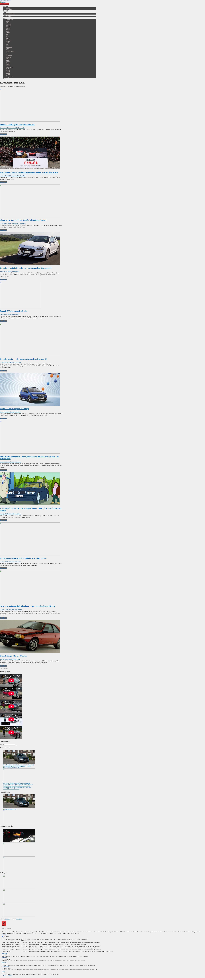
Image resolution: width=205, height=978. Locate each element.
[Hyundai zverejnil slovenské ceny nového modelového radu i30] (30, 264)
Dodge (8, 32)
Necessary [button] (4, 934)
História (8, 8)
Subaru (8, 71)
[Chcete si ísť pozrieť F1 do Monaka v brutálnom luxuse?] (30, 217)
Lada (7, 45)
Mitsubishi (9, 55)
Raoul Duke (21, 128)
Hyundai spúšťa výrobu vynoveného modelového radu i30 (23, 359)
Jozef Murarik (18, 609)
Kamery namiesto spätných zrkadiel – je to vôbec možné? (23, 558)
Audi (7, 21)
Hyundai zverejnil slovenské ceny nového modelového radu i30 (25, 268)
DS (7, 34)
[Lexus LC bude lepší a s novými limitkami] (30, 121)
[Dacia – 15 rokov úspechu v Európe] (30, 405)
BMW (8, 22)
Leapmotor (9, 47)
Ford (7, 37)
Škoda (8, 70)
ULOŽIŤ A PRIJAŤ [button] (7, 975)
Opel (7, 60)
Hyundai (8, 41)
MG (7, 52)
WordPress (19, 919)
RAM (7, 64)
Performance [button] (5, 957)
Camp (4, 12)
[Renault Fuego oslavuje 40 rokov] (30, 652)
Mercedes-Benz (10, 51)
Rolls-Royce (9, 67)
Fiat (7, 35)
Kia (7, 44)
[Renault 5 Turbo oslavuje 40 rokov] (20, 307)
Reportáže (5, 11)
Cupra (8, 29)
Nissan (8, 58)
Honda (8, 39)
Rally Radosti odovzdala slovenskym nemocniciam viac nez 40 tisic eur (29, 172)
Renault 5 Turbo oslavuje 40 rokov (14, 311)
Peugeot (8, 61)
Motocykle (6, 15)
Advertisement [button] (5, 966)
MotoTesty (9, 16)
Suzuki (8, 73)
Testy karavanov (10, 13)
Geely (7, 38)
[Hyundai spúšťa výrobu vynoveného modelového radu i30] (30, 355)
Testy (4, 18)
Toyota (8, 74)
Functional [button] (4, 953)
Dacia (7, 31)
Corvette (8, 28)
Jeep (7, 42)
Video (4, 78)
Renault (8, 65)
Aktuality (5, 6)
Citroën (8, 26)
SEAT (8, 68)
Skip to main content (5, 0)
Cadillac (8, 24)
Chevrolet (8, 25)
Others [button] (3, 971)
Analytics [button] (4, 962)
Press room (9, 9)
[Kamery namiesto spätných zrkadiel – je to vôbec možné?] (30, 555)
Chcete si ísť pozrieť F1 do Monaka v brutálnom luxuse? (23, 220)
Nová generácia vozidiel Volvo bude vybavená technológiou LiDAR (27, 606)
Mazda (8, 50)
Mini (7, 54)
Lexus (8, 48)
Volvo (7, 77)
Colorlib (7, 919)
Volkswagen (9, 76)
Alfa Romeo (9, 19)
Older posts (5, 668)
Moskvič (8, 57)
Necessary (6, 936)
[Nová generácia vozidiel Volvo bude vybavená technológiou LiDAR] (30, 602)
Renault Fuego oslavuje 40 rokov (13, 656)
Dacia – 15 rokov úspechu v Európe (14, 409)
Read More (3, 134)
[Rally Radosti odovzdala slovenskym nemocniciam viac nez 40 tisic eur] (30, 169)
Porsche (8, 63)
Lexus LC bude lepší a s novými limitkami (17, 124)
